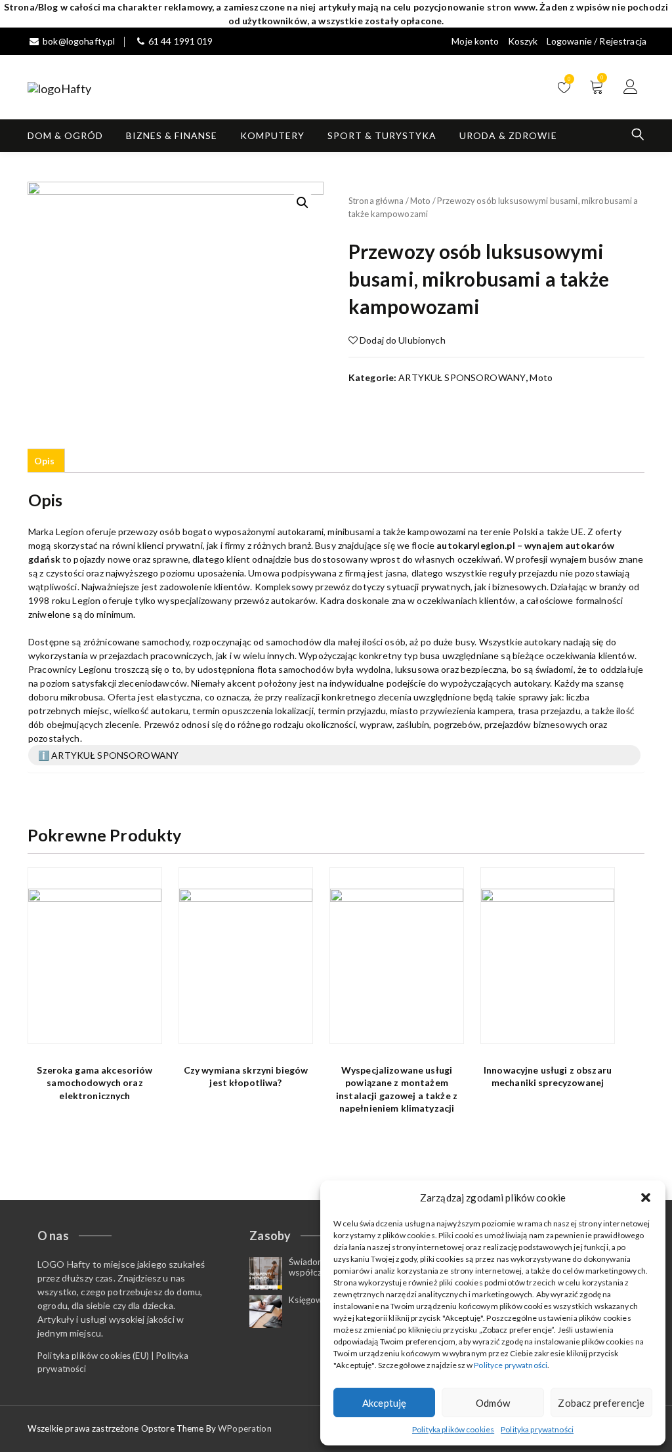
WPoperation (245, 1428)
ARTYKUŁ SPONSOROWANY (462, 377)
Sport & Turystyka (381, 135)
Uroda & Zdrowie (508, 135)
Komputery (272, 135)
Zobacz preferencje (601, 1403)
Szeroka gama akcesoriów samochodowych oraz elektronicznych (94, 1082)
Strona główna (376, 200)
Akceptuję (384, 1403)
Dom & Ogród (65, 135)
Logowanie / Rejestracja (596, 41)
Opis (44, 460)
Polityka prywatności (537, 1429)
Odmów (493, 1403)
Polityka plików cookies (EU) (93, 1355)
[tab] (44, 461)
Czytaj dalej (144, 1026)
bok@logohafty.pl (79, 41)
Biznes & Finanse (171, 135)
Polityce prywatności (510, 1365)
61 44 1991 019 (180, 41)
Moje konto (475, 41)
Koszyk (523, 41)
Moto (420, 200)
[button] (645, 1197)
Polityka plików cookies (453, 1429)
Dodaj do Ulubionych (402, 340)
